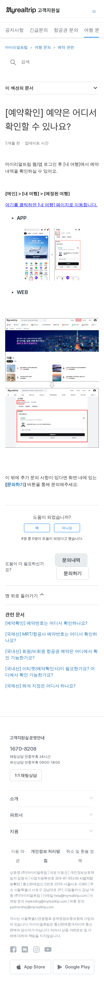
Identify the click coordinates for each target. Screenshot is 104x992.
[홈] (32, 13)
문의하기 (73, 573)
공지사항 (14, 30)
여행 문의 (94, 30)
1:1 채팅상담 (26, 775)
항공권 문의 (66, 30)
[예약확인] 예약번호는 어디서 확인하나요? (46, 623)
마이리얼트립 (16, 47)
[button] (52, 798)
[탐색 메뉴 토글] (94, 11)
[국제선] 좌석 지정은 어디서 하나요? (40, 685)
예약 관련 (66, 47)
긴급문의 (38, 30)
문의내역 (71, 560)
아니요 (67, 528)
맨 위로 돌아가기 (22, 595)
